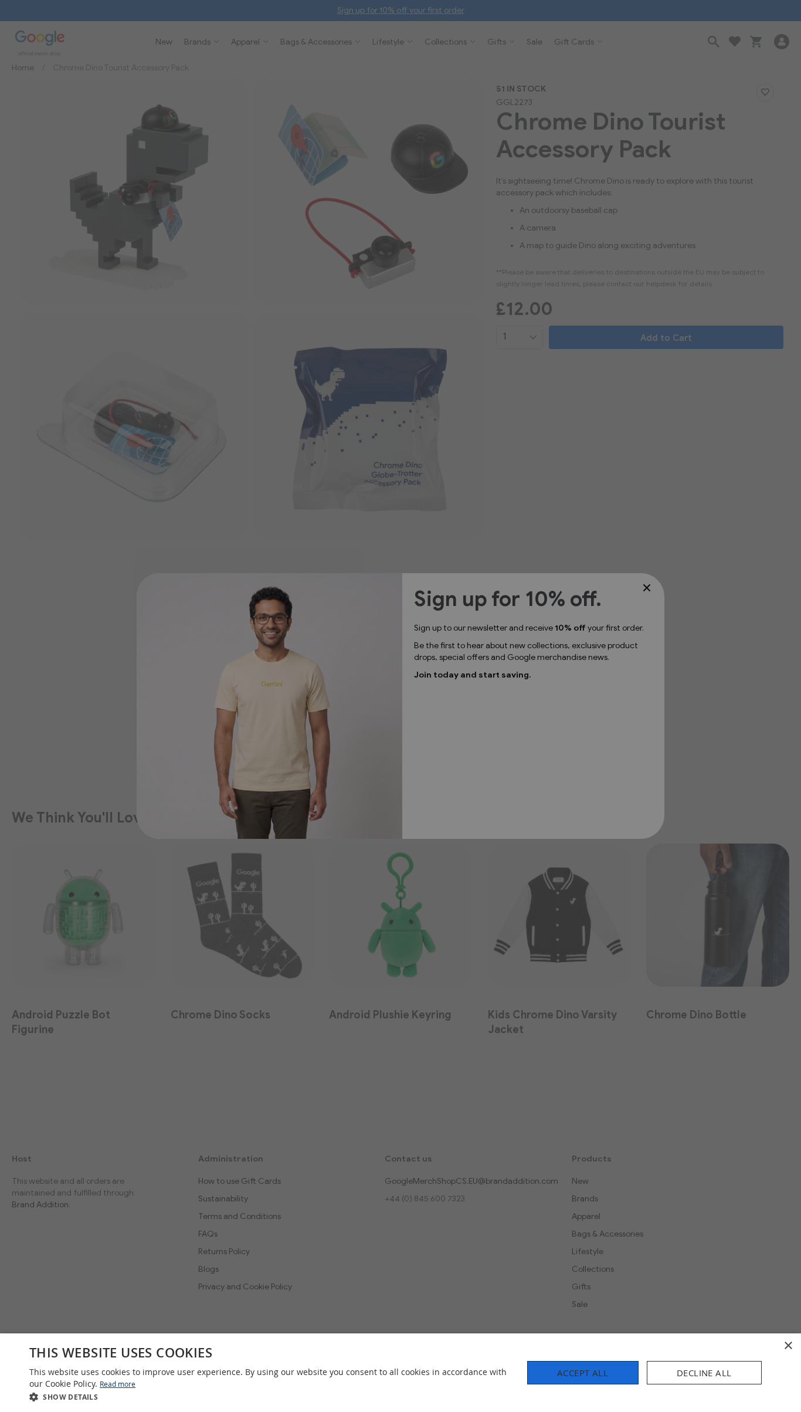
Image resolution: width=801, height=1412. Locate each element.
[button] (268, 1396)
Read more (117, 1384)
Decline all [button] (704, 1373)
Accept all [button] (582, 1373)
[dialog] (400, 1372)
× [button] (787, 1346)
